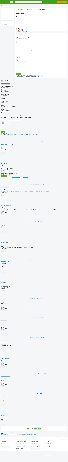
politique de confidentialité (31, 75)
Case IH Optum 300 (4, 300)
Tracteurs (2, 432)
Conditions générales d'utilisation (21, 441)
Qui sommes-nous (4, 441)
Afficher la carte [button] (33, 50)
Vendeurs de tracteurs (12, 434)
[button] (20, 34)
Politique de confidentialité (20, 443)
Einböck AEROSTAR (4, 163)
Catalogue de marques (19, 448)
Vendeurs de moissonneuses (32, 434)
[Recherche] (16, 1)
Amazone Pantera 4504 (5, 261)
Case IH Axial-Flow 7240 (5, 376)
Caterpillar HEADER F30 (5, 358)
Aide (1, 443)
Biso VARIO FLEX (4, 282)
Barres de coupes (26, 432)
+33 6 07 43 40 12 (27, 38)
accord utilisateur (41, 75)
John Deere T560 (4, 320)
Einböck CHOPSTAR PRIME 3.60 (7, 144)
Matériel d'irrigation (20, 432)
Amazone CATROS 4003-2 (6, 205)
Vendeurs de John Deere (5, 434)
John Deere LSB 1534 (5, 187)
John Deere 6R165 (4, 242)
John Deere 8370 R (4, 396)
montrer (3, 128)
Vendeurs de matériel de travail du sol (22, 434)
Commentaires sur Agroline (20, 446)
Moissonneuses (14, 432)
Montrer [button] (23, 38)
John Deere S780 (4, 415)
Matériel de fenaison (32, 432)
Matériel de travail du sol (8, 432)
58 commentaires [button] (25, 31)
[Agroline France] (5, 1)
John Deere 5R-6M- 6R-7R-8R (6, 340)
